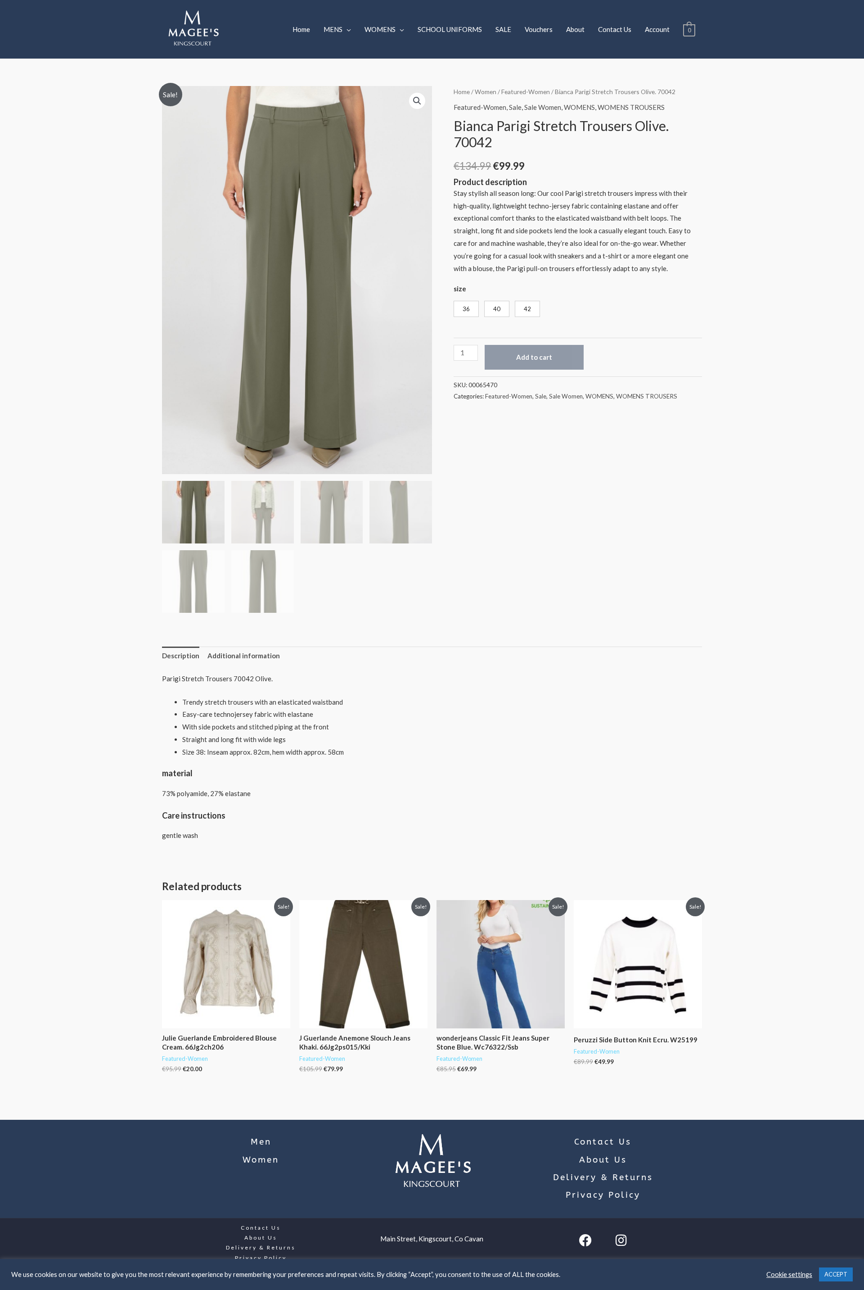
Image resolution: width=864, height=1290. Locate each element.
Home (301, 29)
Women (485, 91)
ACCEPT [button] (835, 1274)
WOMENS (380, 29)
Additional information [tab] (243, 656)
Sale (515, 107)
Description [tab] (180, 656)
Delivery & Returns (603, 1177)
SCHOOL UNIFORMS (450, 29)
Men (261, 1142)
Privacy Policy (603, 1195)
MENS (333, 29)
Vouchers (539, 29)
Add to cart (534, 357)
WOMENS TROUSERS (631, 107)
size (460, 289)
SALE (503, 29)
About (575, 29)
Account (657, 29)
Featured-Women (525, 91)
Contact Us (614, 29)
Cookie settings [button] (789, 1274)
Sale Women (542, 107)
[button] (417, 101)
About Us (603, 1160)
